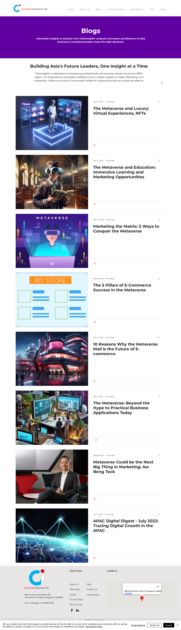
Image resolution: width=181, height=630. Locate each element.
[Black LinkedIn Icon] (77, 610)
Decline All (154, 625)
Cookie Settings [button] (138, 625)
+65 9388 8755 (47, 603)
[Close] (177, 625)
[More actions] (159, 101)
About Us (74, 584)
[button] (161, 83)
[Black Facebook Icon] (72, 610)
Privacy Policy (76, 599)
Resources (75, 589)
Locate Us (112, 570)
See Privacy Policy (94, 626)
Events (73, 594)
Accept (169, 625)
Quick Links (76, 570)
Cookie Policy (93, 594)
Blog (89, 584)
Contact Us (92, 589)
